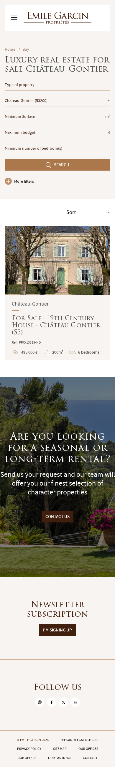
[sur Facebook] (51, 702)
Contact (90, 758)
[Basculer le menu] (14, 17)
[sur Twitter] (63, 702)
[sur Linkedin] (75, 702)
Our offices (88, 749)
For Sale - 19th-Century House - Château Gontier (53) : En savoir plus (57, 293)
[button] (13, 260)
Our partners (59, 758)
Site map (60, 749)
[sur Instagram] (40, 702)
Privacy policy (29, 749)
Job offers (27, 758)
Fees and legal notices (79, 740)
